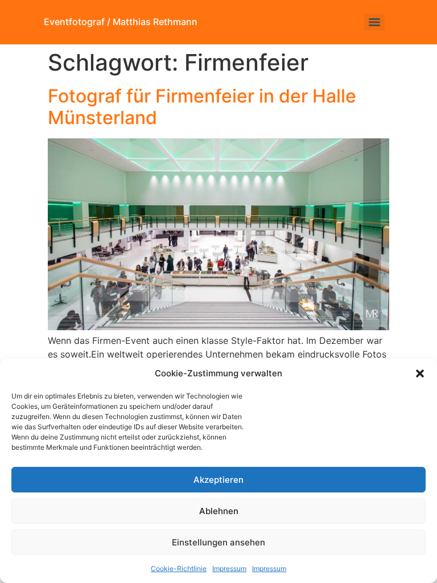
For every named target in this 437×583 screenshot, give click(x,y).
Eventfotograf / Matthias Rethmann (120, 21)
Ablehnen (218, 511)
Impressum (229, 568)
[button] (420, 373)
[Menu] (374, 22)
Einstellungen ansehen (218, 542)
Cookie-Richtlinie (179, 568)
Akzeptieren (218, 479)
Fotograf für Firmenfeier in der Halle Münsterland (202, 107)
